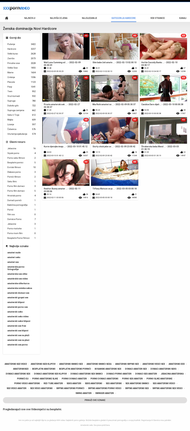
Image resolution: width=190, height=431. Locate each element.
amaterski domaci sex (18, 293)
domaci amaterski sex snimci (87, 374)
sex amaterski (114, 383)
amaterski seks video (18, 316)
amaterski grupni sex (17, 297)
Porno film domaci (21, 186)
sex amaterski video (164, 383)
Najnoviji (29, 18)
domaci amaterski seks (163, 369)
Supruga (21, 101)
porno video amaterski (27, 383)
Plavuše (21, 82)
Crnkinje (21, 77)
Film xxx (21, 214)
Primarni (6, 18)
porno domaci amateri (74, 378)
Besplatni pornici (21, 162)
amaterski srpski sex (127, 364)
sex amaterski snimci (137, 383)
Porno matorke (21, 228)
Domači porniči (21, 200)
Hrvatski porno (21, 195)
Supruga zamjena (21, 110)
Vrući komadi (21, 96)
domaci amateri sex (136, 369)
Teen (21, 91)
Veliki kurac (21, 54)
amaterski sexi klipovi (43, 364)
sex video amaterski (41, 388)
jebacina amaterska (172, 374)
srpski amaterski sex (137, 388)
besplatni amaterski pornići (75, 369)
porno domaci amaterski (104, 378)
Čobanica (21, 129)
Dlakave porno (21, 172)
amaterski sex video (16, 364)
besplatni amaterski (43, 369)
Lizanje (21, 124)
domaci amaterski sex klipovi (50, 374)
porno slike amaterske (159, 378)
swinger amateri (104, 393)
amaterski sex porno (17, 344)
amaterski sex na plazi (18, 340)
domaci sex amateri (146, 374)
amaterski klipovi (15, 302)
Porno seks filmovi (21, 158)
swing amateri (84, 393)
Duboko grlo (21, 105)
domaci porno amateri (119, 374)
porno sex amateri (132, 378)
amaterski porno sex (17, 307)
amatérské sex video (17, 278)
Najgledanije (89, 18)
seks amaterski (93, 383)
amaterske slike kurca (18, 283)
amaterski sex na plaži (18, 335)
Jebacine (21, 224)
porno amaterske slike (45, 378)
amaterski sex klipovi (17, 330)
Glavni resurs (17, 141)
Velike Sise (21, 68)
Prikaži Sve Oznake (95, 400)
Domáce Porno (21, 219)
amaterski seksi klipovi (18, 321)
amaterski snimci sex (71, 364)
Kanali (182, 18)
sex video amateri (16, 388)
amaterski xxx (177, 364)
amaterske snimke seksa (19, 288)
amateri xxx (13, 262)
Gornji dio (15, 37)
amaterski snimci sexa (99, 364)
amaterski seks (15, 312)
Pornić (21, 210)
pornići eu (22, 378)
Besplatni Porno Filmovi (21, 238)
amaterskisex (20, 369)
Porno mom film (21, 233)
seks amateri (74, 383)
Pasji (21, 87)
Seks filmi (21, 181)
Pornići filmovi (21, 177)
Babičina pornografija (21, 205)
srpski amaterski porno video (104, 388)
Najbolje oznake (19, 246)
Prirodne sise (21, 63)
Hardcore (21, 49)
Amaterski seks (86, 425)
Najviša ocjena (58, 18)
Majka (21, 120)
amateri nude (13, 252)
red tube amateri (53, 383)
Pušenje (21, 44)
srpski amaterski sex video (167, 388)
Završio (21, 58)
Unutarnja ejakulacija (21, 134)
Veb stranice (157, 18)
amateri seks (13, 257)
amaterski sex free (16, 326)
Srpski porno (21, 153)
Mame (21, 72)
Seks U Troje (21, 115)
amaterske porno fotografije (15, 268)
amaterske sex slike (17, 274)
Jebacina (21, 148)
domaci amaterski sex (18, 374)
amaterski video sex (153, 364)
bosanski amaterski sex (108, 369)
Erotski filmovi (21, 167)
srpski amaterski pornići (70, 388)
